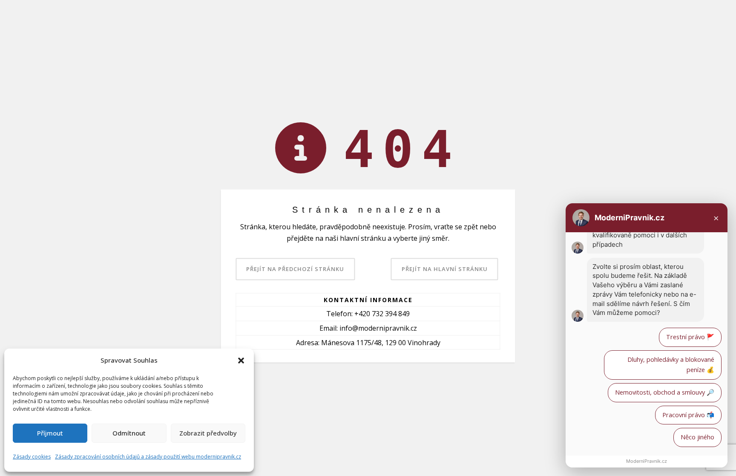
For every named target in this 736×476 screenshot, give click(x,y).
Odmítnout (129, 433)
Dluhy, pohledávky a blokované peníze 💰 (670, 364)
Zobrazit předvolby (208, 433)
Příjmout (50, 433)
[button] (241, 360)
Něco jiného (697, 437)
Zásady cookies (32, 456)
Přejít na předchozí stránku (295, 268)
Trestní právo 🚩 (690, 337)
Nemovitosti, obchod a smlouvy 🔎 (664, 392)
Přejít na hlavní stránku (445, 268)
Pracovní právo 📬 (688, 415)
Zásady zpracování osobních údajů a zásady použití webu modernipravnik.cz (148, 456)
